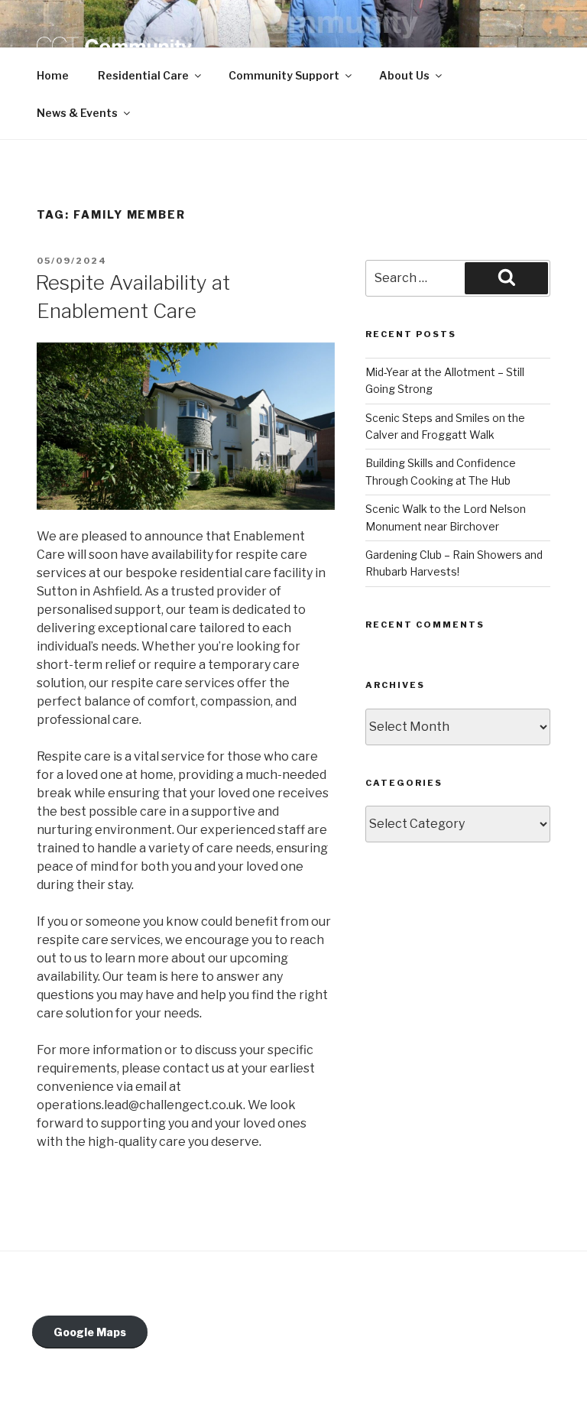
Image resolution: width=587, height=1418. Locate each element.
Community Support (284, 75)
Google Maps (90, 1332)
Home (53, 75)
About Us (404, 75)
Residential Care (143, 75)
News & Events (77, 112)
